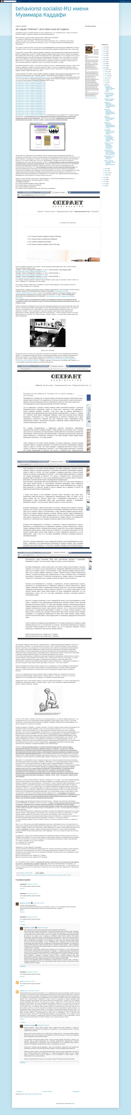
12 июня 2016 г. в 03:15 (33, 990)
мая (106, 84)
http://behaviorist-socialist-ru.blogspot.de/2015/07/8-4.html (31, 110)
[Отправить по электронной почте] (36, 873)
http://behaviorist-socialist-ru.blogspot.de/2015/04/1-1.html (31, 82)
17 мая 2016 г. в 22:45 (32, 884)
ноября (107, 71)
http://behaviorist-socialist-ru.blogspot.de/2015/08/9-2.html (31, 113)
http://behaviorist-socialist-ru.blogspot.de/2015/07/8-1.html (31, 105)
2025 (104, 49)
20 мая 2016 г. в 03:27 (42, 927)
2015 (104, 177)
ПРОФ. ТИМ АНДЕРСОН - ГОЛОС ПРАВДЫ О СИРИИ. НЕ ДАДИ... (109, 88)
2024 (104, 51)
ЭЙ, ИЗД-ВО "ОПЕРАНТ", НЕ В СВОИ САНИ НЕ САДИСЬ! (109, 131)
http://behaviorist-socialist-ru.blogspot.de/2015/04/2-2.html (31, 87)
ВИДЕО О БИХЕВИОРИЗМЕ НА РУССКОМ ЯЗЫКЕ (109, 118)
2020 (104, 59)
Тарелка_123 (23, 990)
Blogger (73, 1103)
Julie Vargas (59, 875)
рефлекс (44, 875)
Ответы (23, 924)
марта (106, 170)
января (106, 174)
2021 (104, 57)
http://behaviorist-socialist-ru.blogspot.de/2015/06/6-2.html (31, 100)
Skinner (69, 875)
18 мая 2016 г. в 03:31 (38, 903)
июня (106, 82)
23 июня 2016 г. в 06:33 (43, 1025)
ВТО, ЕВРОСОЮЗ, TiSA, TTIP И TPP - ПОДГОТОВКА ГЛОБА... (109, 95)
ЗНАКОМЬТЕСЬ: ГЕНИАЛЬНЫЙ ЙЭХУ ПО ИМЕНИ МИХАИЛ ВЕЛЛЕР (109, 152)
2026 (104, 47)
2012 (104, 183)
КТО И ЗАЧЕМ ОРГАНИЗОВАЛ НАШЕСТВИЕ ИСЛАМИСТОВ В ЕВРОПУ (109, 138)
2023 (104, 53)
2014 (104, 179)
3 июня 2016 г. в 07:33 (29, 981)
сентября (107, 75)
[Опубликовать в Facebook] (41, 873)
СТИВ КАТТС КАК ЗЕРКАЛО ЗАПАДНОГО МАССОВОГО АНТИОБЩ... (108, 145)
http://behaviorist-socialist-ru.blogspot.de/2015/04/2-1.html (31, 85)
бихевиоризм (23, 875)
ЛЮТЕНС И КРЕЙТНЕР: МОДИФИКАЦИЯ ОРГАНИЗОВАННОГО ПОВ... (109, 105)
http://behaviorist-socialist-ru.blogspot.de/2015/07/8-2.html (31, 106)
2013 (104, 181)
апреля (107, 168)
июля (106, 80)
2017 (104, 65)
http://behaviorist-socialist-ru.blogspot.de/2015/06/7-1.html (31, 101)
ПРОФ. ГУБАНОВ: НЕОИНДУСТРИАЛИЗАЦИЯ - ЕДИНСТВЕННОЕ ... (109, 163)
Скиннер (49, 875)
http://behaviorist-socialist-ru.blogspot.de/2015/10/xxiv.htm (31, 271)
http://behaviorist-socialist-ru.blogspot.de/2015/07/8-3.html (31, 108)
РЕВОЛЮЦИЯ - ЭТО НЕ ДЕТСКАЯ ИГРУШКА (109, 157)
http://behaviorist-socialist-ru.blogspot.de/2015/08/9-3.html (31, 115)
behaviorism (54, 875)
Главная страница (47, 1091)
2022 (104, 55)
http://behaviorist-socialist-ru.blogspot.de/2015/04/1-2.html (31, 83)
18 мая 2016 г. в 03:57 (32, 917)
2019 (104, 61)
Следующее (19, 1091)
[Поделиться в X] (39, 873)
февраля (107, 172)
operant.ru (65, 875)
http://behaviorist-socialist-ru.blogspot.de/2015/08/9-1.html (31, 111)
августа (107, 78)
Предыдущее (76, 1091)
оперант (40, 875)
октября (107, 73)
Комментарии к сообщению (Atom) (33, 1094)
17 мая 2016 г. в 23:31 (32, 893)
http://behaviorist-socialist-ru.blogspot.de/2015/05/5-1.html (31, 95)
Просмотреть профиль (91, 98)
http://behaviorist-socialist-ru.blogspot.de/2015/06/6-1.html (31, 98)
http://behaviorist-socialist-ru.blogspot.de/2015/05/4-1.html (31, 91)
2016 (104, 67)
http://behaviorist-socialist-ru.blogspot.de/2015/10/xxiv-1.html (31, 274)
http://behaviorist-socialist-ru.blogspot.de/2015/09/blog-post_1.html (33, 77)
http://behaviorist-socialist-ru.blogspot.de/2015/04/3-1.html (31, 88)
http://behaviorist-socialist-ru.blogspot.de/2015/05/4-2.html (31, 93)
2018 (104, 63)
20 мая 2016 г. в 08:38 (32, 972)
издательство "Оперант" (32, 875)
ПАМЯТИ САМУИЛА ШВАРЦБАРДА (109, 100)
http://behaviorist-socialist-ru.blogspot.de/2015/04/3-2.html (31, 90)
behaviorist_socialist (25, 903)
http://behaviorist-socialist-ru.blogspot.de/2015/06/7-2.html (31, 103)
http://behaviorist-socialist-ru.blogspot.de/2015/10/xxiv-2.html (31, 278)
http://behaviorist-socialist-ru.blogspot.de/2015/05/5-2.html (31, 96)
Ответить (22, 888)
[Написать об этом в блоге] (38, 873)
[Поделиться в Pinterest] (43, 873)
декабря (107, 69)
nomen (21, 981)
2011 (104, 185)
